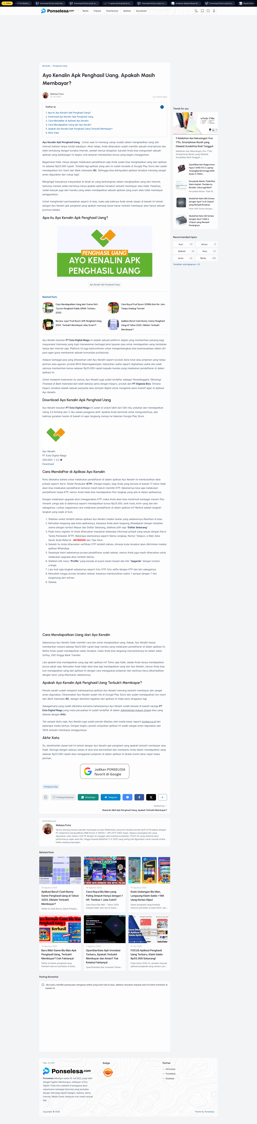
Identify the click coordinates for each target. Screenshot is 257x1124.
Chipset (97, 11)
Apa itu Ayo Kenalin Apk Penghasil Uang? (69, 112)
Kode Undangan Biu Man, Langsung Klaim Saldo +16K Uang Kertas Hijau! (147, 895)
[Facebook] (139, 797)
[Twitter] (151, 797)
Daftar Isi (51, 106)
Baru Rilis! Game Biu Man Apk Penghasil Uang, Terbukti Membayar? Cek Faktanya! (58, 954)
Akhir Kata (53, 132)
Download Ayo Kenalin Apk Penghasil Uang (70, 116)
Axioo (180, 258)
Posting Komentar (65, 797)
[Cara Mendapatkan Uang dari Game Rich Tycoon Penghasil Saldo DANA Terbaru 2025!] (48, 312)
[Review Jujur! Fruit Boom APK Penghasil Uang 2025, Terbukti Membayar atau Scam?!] (48, 329)
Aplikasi (127, 11)
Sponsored (141, 11)
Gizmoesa (170, 1069)
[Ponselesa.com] (57, 11)
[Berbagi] (162, 797)
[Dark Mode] (196, 11)
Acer (181, 244)
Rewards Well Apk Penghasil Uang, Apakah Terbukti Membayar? (134, 810)
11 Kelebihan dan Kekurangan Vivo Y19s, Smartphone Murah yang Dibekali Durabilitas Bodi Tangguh (194, 142)
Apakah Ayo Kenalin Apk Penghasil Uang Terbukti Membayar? (80, 128)
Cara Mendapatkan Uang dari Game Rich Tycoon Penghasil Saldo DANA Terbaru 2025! (77, 308)
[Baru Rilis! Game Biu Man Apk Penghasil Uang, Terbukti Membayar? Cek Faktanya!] (60, 942)
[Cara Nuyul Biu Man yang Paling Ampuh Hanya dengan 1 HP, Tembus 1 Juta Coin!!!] (105, 883)
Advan (204, 244)
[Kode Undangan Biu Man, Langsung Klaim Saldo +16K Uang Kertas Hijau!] (149, 883)
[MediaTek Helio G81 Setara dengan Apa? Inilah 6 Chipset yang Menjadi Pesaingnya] (181, 224)
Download (48, 463)
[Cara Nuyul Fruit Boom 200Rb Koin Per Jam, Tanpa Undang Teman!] (113, 312)
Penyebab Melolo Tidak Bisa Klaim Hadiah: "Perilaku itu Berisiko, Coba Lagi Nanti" (202, 184)
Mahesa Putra (63, 825)
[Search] (208, 11)
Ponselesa (170, 1073)
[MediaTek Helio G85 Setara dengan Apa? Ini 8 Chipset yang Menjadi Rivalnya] (181, 207)
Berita (85, 11)
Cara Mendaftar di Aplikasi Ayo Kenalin (68, 120)
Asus (204, 251)
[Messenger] (127, 797)
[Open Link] (214, 11)
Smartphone (112, 11)
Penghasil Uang (51, 787)
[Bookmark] (45, 798)
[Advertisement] (128, 39)
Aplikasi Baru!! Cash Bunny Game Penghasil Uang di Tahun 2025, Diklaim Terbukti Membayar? (143, 325)
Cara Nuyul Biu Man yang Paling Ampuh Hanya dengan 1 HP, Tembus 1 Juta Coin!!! (104, 895)
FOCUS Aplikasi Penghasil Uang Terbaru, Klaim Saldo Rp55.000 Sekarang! (147, 954)
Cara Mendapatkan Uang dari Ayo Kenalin (69, 124)
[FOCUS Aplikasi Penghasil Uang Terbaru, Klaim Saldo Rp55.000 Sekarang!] (149, 942)
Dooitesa (170, 1078)
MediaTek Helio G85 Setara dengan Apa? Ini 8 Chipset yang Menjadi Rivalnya (201, 201)
